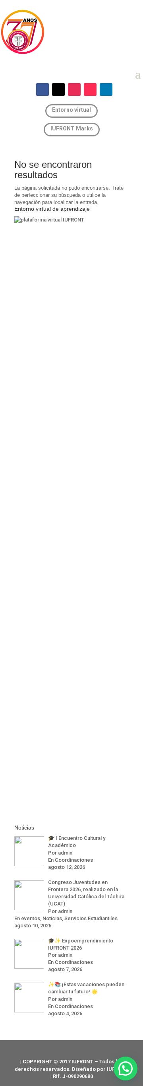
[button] (125, 1068)
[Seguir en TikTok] (90, 89)
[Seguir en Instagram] (74, 89)
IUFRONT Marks (71, 128)
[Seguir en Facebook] (42, 89)
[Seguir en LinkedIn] (106, 89)
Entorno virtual (71, 110)
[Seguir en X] (58, 89)
